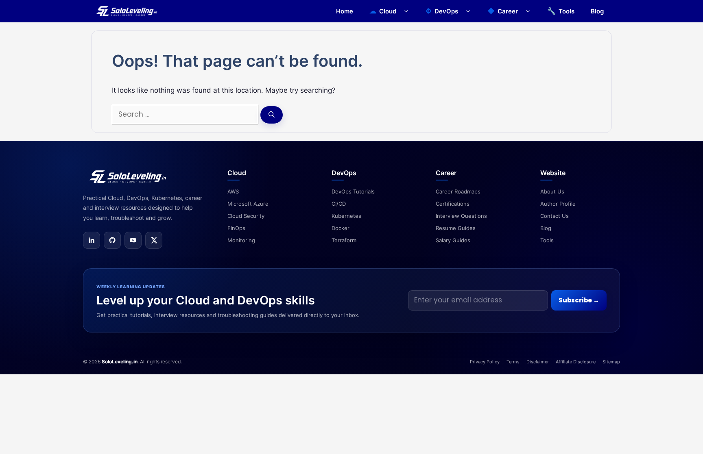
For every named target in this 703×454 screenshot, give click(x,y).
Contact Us (554, 216)
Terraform (344, 240)
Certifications (452, 203)
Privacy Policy (485, 362)
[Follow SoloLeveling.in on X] (153, 240)
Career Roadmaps (458, 191)
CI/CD (339, 203)
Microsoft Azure (248, 203)
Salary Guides (453, 240)
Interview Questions (461, 216)
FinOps (236, 228)
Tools (566, 11)
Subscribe (579, 300)
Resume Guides (456, 228)
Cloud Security (245, 216)
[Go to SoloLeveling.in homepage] (127, 177)
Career (508, 11)
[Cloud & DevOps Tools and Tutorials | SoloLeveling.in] (126, 11)
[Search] (271, 115)
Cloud (387, 11)
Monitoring (241, 240)
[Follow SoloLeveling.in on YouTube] (133, 240)
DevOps (446, 11)
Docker (340, 228)
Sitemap (611, 362)
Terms (513, 362)
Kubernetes (346, 216)
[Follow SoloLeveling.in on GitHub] (112, 240)
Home (344, 11)
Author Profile (558, 203)
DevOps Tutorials (353, 191)
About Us (552, 191)
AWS (233, 191)
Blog (597, 11)
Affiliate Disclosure (576, 362)
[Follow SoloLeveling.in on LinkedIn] (91, 240)
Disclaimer (537, 362)
